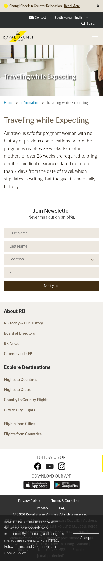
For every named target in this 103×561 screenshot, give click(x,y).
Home (8, 103)
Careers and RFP (18, 353)
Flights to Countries (20, 379)
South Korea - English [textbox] (70, 17)
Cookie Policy (15, 553)
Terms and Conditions (33, 546)
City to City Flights (20, 410)
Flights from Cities (19, 423)
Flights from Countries (23, 434)
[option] (51, 70)
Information (29, 103)
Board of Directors (19, 333)
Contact (40, 17)
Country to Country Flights (26, 399)
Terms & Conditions (67, 501)
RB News (11, 343)
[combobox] (71, 18)
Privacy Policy (29, 501)
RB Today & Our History (23, 323)
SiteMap (42, 508)
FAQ (63, 508)
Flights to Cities (17, 389)
